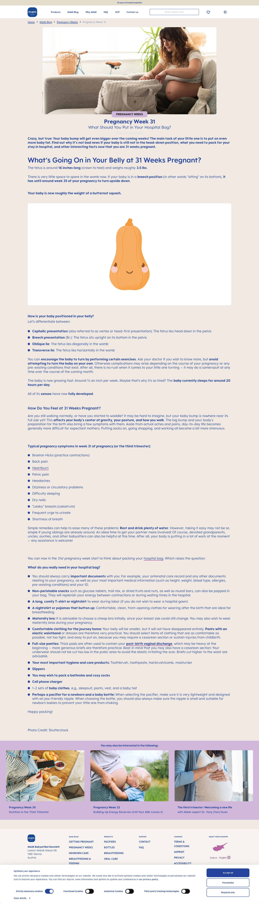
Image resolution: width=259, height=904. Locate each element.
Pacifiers (110, 841)
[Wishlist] (208, 12)
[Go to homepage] (32, 12)
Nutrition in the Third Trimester (29, 812)
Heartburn (40, 468)
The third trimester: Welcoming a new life (205, 807)
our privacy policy (148, 879)
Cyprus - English (218, 857)
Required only (228, 892)
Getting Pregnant (81, 841)
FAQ (141, 847)
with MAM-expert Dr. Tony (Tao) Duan (203, 812)
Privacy (179, 857)
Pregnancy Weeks (81, 847)
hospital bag (153, 558)
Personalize (228, 882)
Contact (144, 841)
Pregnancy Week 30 (22, 807)
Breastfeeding (114, 853)
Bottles (109, 847)
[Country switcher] (226, 12)
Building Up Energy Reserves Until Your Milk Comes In (128, 812)
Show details (20, 898)
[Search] (196, 12)
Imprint (179, 851)
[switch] (89, 891)
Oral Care (111, 858)
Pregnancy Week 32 (107, 807)
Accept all (228, 872)
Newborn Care (79, 853)
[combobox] (174, 12)
